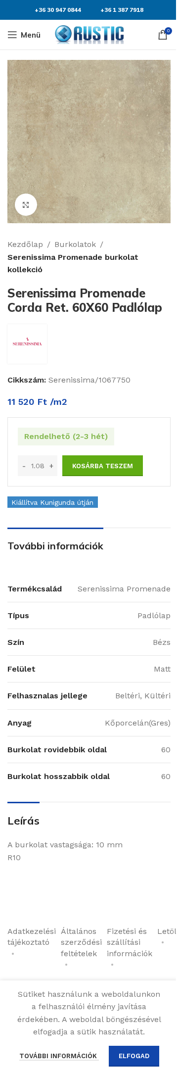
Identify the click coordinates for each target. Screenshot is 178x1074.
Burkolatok (75, 244)
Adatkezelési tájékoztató (31, 937)
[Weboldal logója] (89, 34)
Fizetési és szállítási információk (129, 942)
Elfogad (134, 1056)
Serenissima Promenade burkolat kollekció (72, 263)
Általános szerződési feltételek (81, 942)
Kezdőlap (25, 244)
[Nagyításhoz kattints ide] (26, 205)
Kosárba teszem (102, 466)
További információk (59, 1056)
